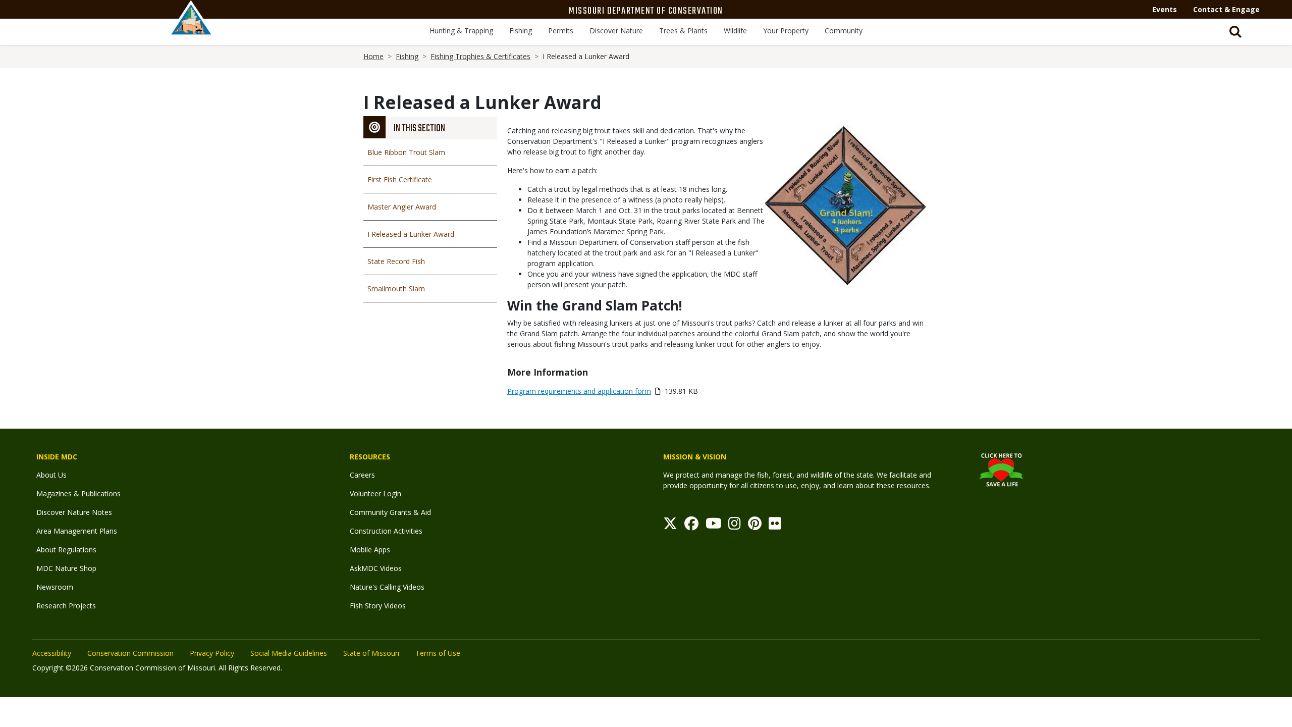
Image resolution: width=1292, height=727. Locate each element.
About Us (51, 475)
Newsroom (54, 587)
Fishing (520, 30)
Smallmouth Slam (396, 288)
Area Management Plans (76, 531)
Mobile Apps (370, 549)
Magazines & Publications (78, 493)
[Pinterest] (755, 526)
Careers (362, 475)
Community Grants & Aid (390, 512)
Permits (560, 30)
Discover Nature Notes (74, 512)
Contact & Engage (1226, 9)
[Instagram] (734, 526)
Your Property (786, 30)
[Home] (191, 29)
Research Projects (66, 605)
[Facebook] (691, 526)
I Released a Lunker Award (410, 234)
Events (1164, 9)
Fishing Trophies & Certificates (480, 56)
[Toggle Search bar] (1235, 32)
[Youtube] (714, 526)
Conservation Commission (130, 653)
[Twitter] (670, 526)
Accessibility (51, 653)
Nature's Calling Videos (387, 587)
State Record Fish (396, 261)
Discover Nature (616, 30)
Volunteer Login (375, 493)
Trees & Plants (683, 30)
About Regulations (66, 549)
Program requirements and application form (579, 391)
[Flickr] (775, 526)
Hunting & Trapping (461, 30)
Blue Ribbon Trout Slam (406, 152)
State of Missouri (371, 653)
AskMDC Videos (376, 568)
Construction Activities (386, 531)
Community (844, 30)
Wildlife (735, 30)
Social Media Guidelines (288, 653)
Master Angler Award (401, 207)
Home (373, 56)
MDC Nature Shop (66, 568)
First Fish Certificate (399, 179)
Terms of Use (437, 653)
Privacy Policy (212, 653)
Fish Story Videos (378, 605)
